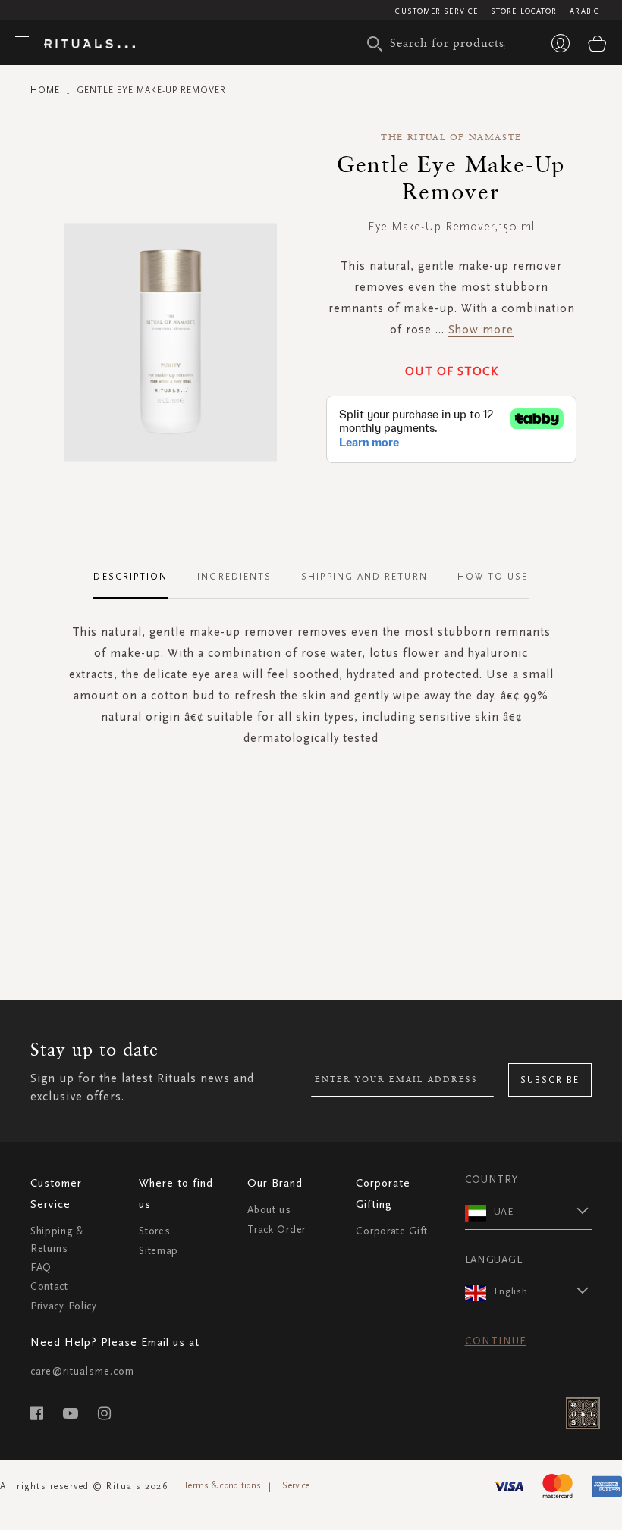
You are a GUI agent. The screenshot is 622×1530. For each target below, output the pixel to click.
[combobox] (451, 42)
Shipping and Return (364, 576)
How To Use (493, 576)
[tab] (138, 577)
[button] (543, 1211)
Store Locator (524, 11)
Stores (154, 1231)
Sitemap (158, 1250)
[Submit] (374, 44)
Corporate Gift (391, 1231)
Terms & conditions (222, 1485)
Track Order (276, 1229)
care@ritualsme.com (82, 1371)
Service (295, 1485)
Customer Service (436, 11)
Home (45, 90)
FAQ (41, 1267)
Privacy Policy (63, 1306)
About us (269, 1209)
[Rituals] (89, 44)
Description (130, 576)
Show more (481, 329)
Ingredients (234, 576)
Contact (49, 1286)
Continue (495, 1340)
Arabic (584, 11)
